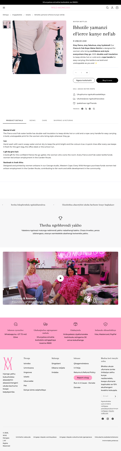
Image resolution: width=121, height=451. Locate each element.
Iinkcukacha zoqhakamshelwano (106, 437)
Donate (77, 387)
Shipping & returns (63, 120)
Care (44, 120)
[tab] (7, 25)
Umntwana (29, 368)
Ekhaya (6, 15)
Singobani (56, 363)
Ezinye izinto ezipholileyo (35, 390)
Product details (14, 120)
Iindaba (55, 372)
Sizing (33, 120)
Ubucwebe (28, 381)
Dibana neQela (58, 368)
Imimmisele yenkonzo (110, 440)
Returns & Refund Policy (84, 372)
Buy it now (107, 80)
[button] (4, 8)
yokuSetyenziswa (107, 408)
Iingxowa (28, 372)
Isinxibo (27, 363)
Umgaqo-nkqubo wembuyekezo (45, 437)
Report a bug (83, 378)
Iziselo (28, 15)
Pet (25, 385)
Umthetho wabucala (23, 437)
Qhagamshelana (81, 363)
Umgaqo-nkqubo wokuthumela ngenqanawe (75, 437)
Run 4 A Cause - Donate (84, 383)
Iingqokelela (17, 15)
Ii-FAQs (77, 368)
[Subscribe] (115, 396)
